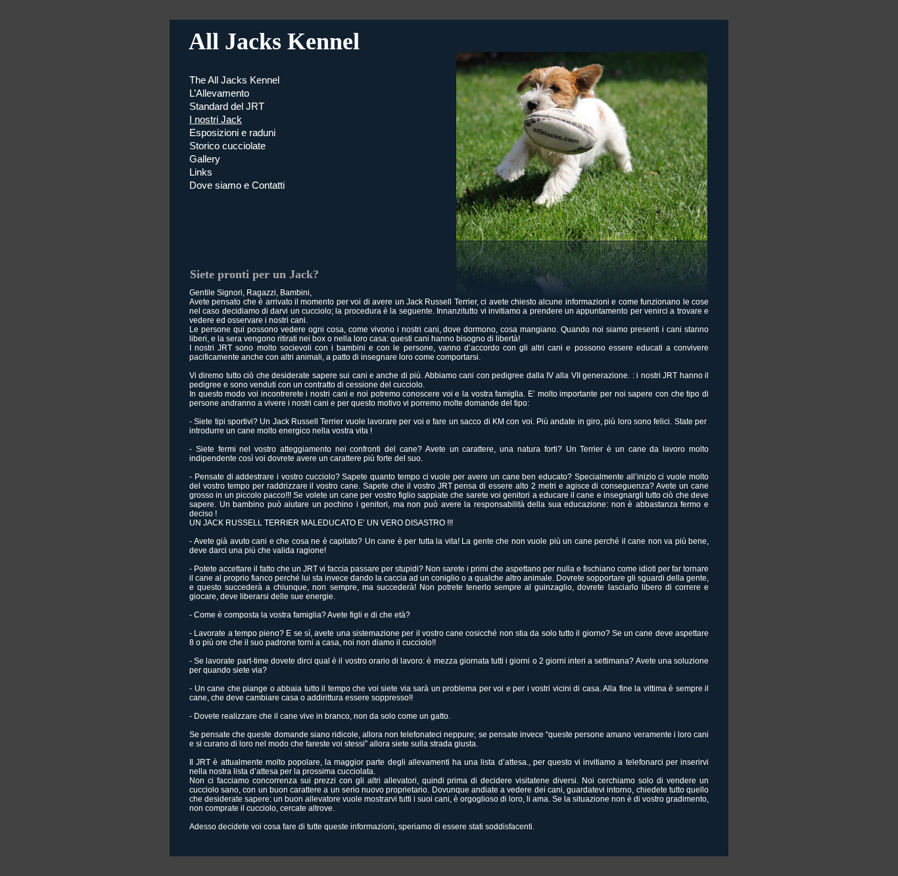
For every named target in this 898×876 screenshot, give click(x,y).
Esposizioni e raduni (232, 132)
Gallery (204, 158)
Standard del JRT (226, 106)
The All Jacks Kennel (234, 79)
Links (200, 172)
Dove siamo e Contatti (237, 185)
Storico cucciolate (227, 145)
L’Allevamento (219, 93)
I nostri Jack (215, 119)
